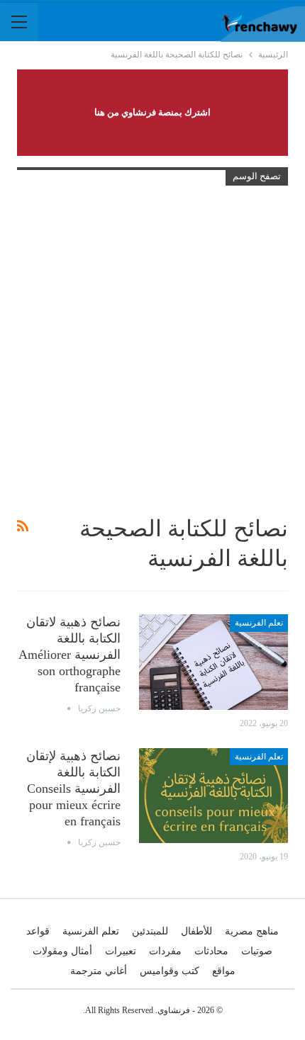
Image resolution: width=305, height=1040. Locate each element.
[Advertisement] (152, 350)
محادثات (211, 951)
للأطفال (196, 931)
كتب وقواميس (169, 971)
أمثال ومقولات (62, 951)
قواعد (38, 931)
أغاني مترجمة (98, 971)
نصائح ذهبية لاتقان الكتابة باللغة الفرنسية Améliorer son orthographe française (69, 654)
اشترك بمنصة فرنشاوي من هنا (152, 112)
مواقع (223, 971)
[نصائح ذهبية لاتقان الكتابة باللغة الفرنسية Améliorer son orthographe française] (213, 661)
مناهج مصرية (252, 931)
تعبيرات (120, 951)
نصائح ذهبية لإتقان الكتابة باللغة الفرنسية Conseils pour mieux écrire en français (73, 788)
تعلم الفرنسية (259, 623)
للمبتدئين (150, 931)
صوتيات (256, 951)
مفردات (165, 951)
